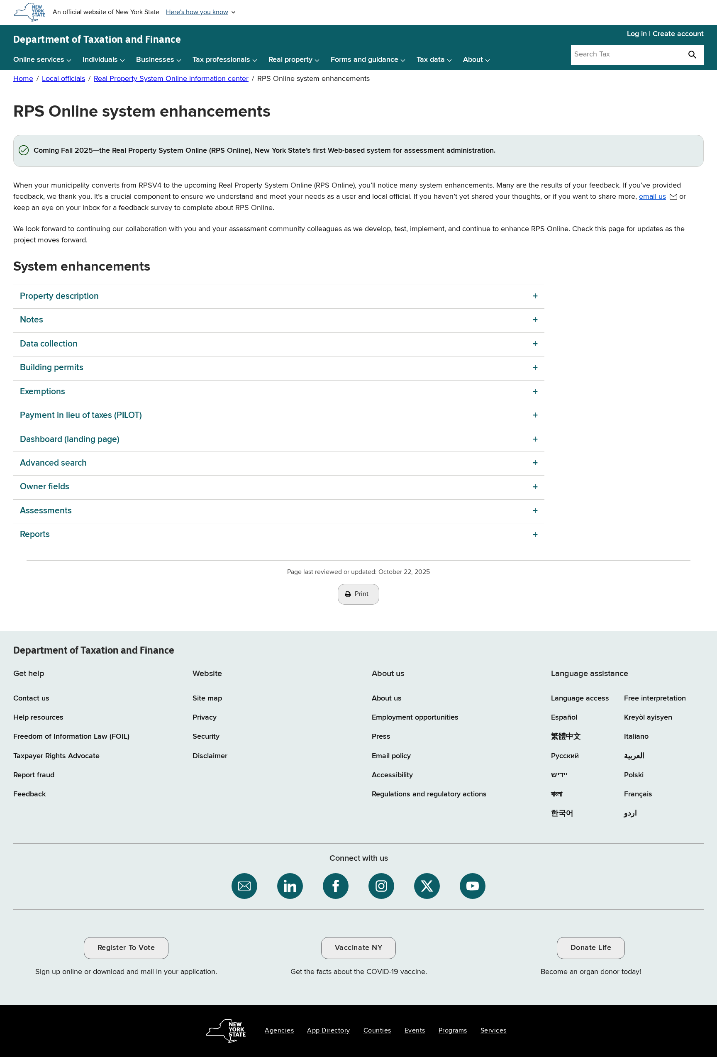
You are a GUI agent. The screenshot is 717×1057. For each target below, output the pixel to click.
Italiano (636, 736)
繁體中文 (566, 736)
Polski (634, 775)
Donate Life (591, 948)
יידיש (559, 775)
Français (638, 794)
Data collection (49, 344)
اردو (630, 813)
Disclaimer (210, 756)
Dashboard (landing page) (70, 439)
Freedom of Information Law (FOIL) (71, 736)
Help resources (38, 717)
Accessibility (392, 775)
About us (387, 698)
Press (381, 736)
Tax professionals (221, 59)
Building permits (51, 368)
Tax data (431, 59)
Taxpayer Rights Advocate (56, 756)
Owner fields (44, 487)
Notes (32, 320)
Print (362, 594)
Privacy (205, 717)
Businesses (155, 59)
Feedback (29, 794)
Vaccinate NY (358, 948)
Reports (35, 534)
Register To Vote (126, 948)
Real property (290, 59)
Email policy (391, 756)
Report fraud (33, 775)
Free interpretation (655, 698)
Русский (565, 756)
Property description (59, 296)
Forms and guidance (364, 59)
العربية (634, 756)
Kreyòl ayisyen (648, 717)
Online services (38, 59)
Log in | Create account (665, 34)
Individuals (100, 59)
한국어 (562, 813)
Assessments (46, 511)
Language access (580, 698)
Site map (207, 698)
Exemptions (42, 392)
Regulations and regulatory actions (429, 794)
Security (206, 736)
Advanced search (53, 463)
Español (564, 717)
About (473, 59)
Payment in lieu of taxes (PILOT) (81, 415)
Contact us (31, 698)
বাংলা (556, 794)
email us (652, 196)
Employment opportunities (415, 717)
